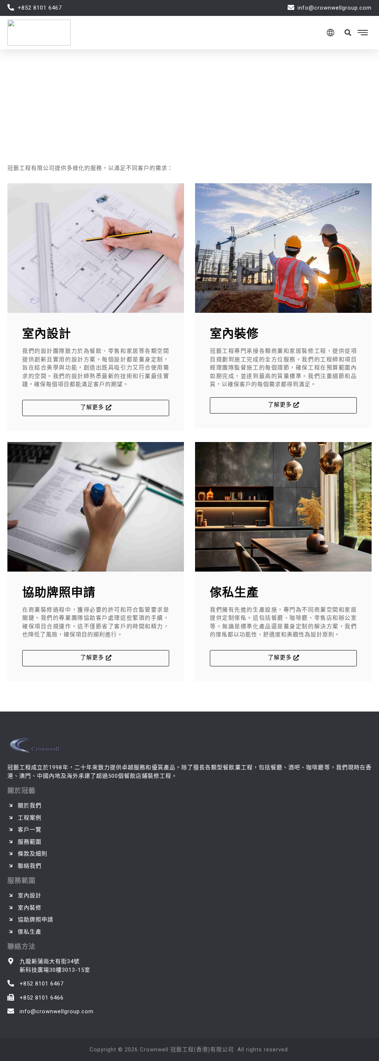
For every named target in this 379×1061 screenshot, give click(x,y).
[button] (348, 32)
